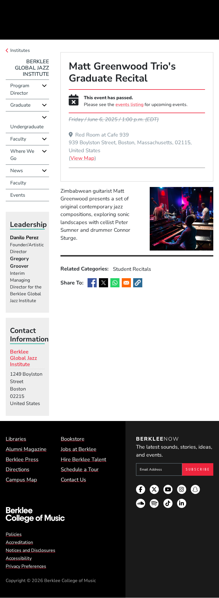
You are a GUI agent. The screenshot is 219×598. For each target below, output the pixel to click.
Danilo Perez (24, 237)
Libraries (16, 438)
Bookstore (72, 438)
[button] (137, 282)
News (16, 170)
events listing (129, 104)
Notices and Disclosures (30, 550)
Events (17, 195)
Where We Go (22, 155)
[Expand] (44, 86)
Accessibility (19, 558)
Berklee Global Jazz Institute (32, 68)
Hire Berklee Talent (83, 459)
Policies (14, 534)
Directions (17, 469)
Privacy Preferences (26, 566)
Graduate (20, 105)
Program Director (19, 89)
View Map (82, 158)
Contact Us (73, 479)
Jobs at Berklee (78, 449)
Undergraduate (27, 126)
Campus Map (21, 479)
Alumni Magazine (26, 449)
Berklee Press (22, 459)
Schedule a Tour (80, 469)
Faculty (18, 139)
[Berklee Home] (58, 515)
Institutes (20, 50)
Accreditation (19, 542)
